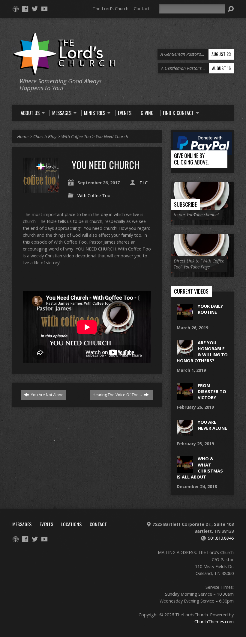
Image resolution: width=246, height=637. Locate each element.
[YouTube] (44, 9)
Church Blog (44, 136)
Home (22, 136)
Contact (142, 8)
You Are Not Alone (47, 394)
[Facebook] (25, 9)
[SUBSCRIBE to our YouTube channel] (202, 221)
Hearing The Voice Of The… (118, 394)
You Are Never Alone (212, 425)
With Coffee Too (76, 136)
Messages (22, 524)
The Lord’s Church (110, 8)
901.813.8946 (221, 538)
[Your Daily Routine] (185, 317)
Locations (71, 524)
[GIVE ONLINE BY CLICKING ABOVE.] (202, 170)
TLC (144, 182)
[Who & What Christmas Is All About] (185, 470)
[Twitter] (35, 9)
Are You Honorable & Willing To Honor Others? (202, 351)
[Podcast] (16, 9)
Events (46, 524)
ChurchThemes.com (214, 621)
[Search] (231, 9)
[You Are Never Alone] (185, 433)
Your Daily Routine (210, 309)
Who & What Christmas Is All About (200, 467)
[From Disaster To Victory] (185, 396)
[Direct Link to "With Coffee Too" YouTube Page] (202, 274)
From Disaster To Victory (212, 391)
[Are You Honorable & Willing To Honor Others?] (185, 354)
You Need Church (112, 136)
